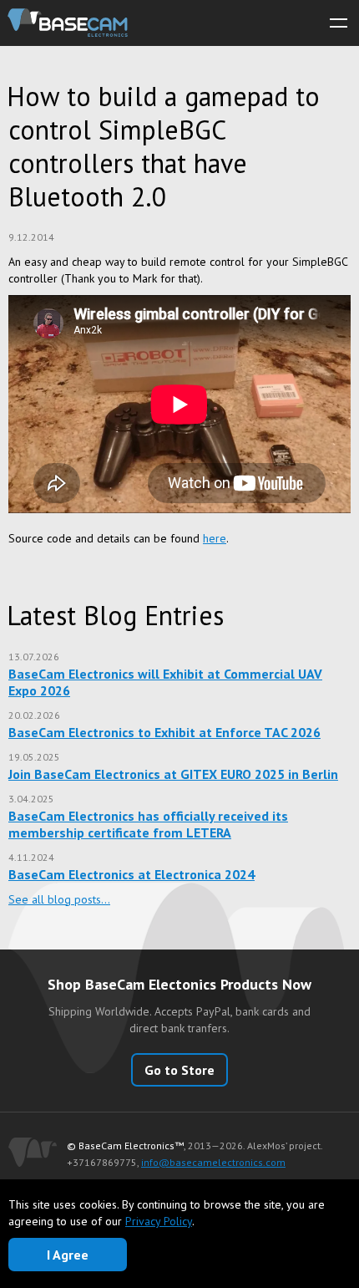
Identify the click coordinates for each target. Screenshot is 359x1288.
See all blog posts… (59, 899)
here (214, 538)
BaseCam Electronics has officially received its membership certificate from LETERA (148, 824)
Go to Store (179, 1069)
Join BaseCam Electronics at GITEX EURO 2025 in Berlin (173, 774)
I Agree (67, 1254)
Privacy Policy (158, 1221)
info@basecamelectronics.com (213, 1162)
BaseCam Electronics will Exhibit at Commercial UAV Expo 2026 (165, 682)
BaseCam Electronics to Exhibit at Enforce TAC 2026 (164, 732)
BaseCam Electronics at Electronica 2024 (131, 874)
